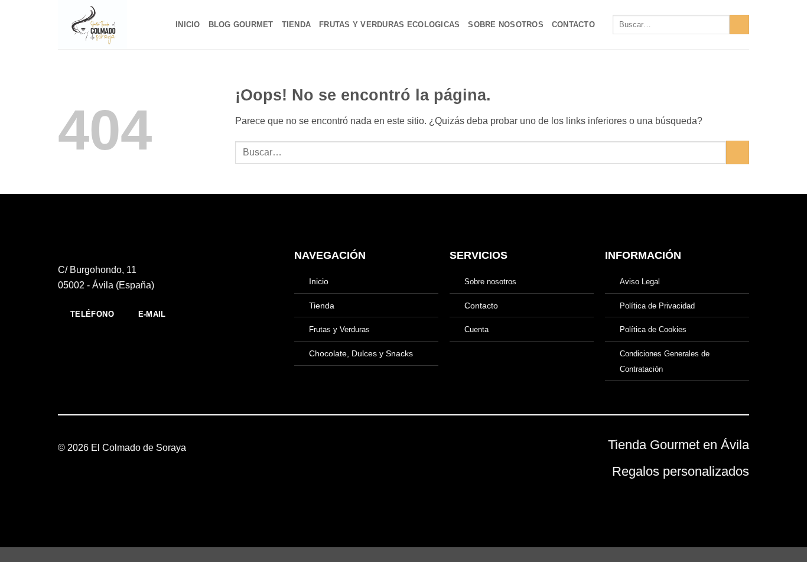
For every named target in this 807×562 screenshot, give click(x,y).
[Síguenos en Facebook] (388, 448)
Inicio (187, 24)
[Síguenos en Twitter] (417, 448)
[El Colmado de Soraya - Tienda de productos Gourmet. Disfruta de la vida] (108, 24)
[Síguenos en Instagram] (403, 448)
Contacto (573, 24)
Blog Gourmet (241, 24)
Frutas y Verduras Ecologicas (389, 24)
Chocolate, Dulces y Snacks (361, 353)
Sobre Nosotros (506, 24)
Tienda (296, 24)
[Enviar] (739, 25)
